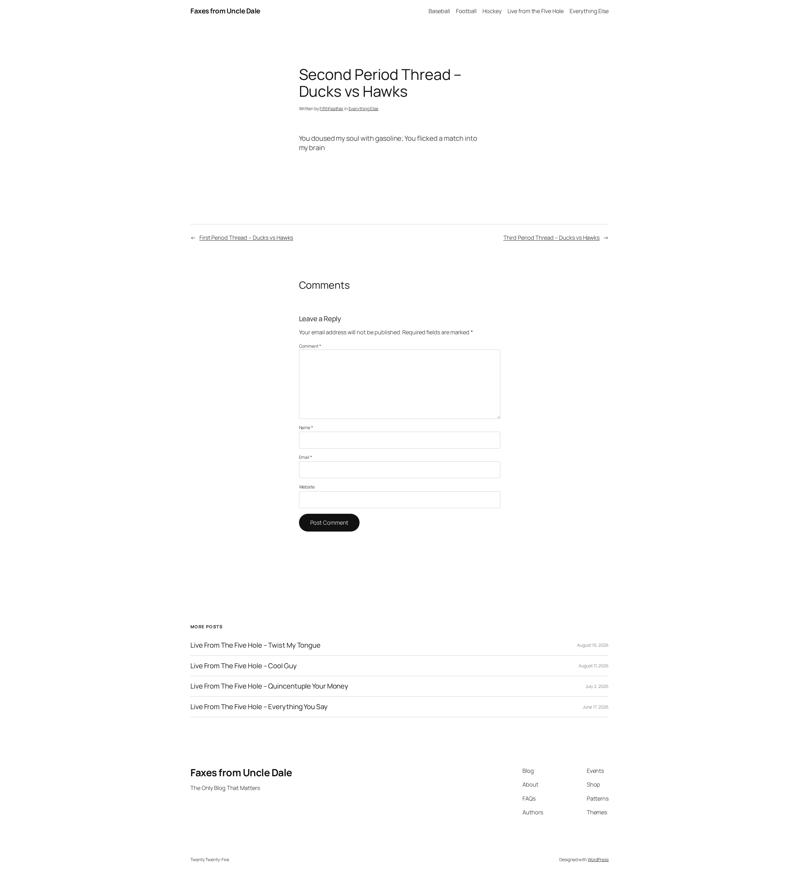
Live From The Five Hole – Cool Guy (243, 666)
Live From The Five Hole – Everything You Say (259, 707)
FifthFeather (331, 108)
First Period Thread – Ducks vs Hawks (246, 237)
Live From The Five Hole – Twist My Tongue (255, 645)
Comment (310, 346)
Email (305, 457)
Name (306, 427)
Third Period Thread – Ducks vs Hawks (551, 237)
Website (307, 487)
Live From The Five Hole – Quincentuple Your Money (269, 686)
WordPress (598, 859)
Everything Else (364, 108)
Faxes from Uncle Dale (225, 11)
